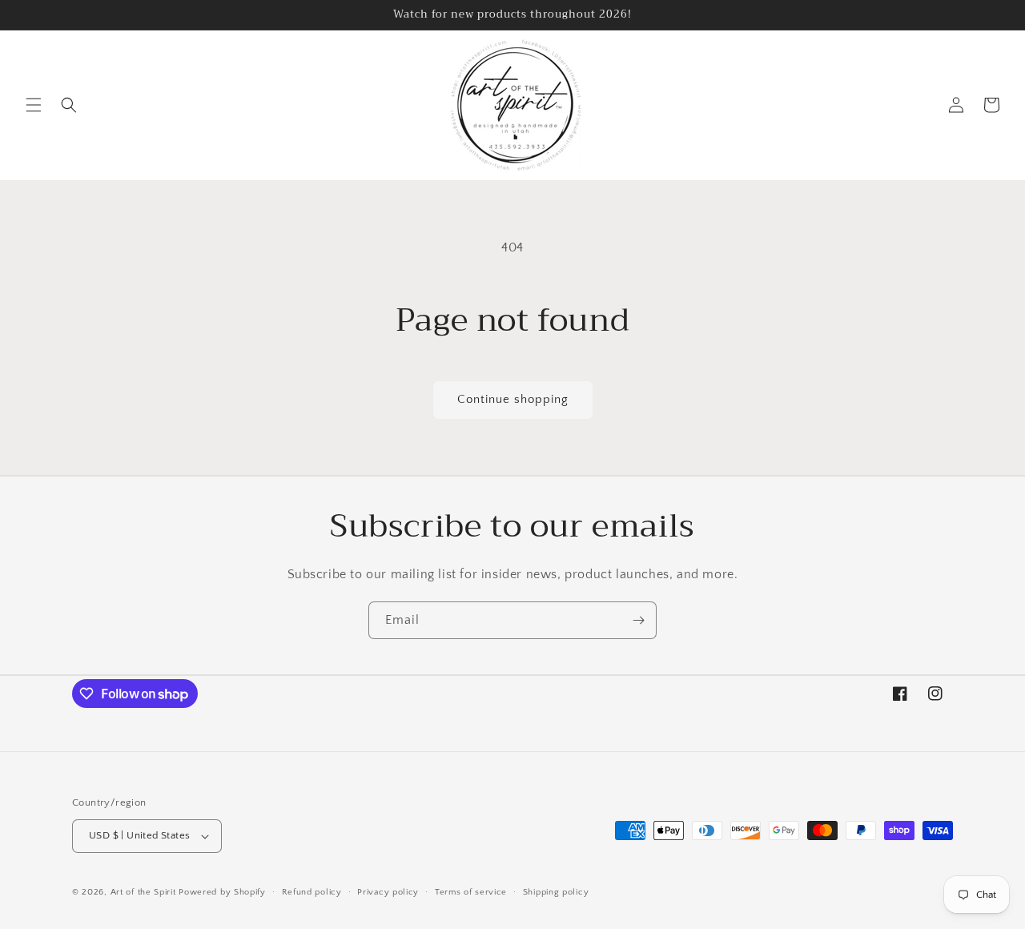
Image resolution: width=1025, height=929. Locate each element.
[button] (33, 105)
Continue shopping (513, 399)
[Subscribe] (638, 620)
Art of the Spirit (143, 892)
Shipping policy (556, 892)
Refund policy (312, 892)
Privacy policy (388, 892)
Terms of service (471, 892)
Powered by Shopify (222, 892)
